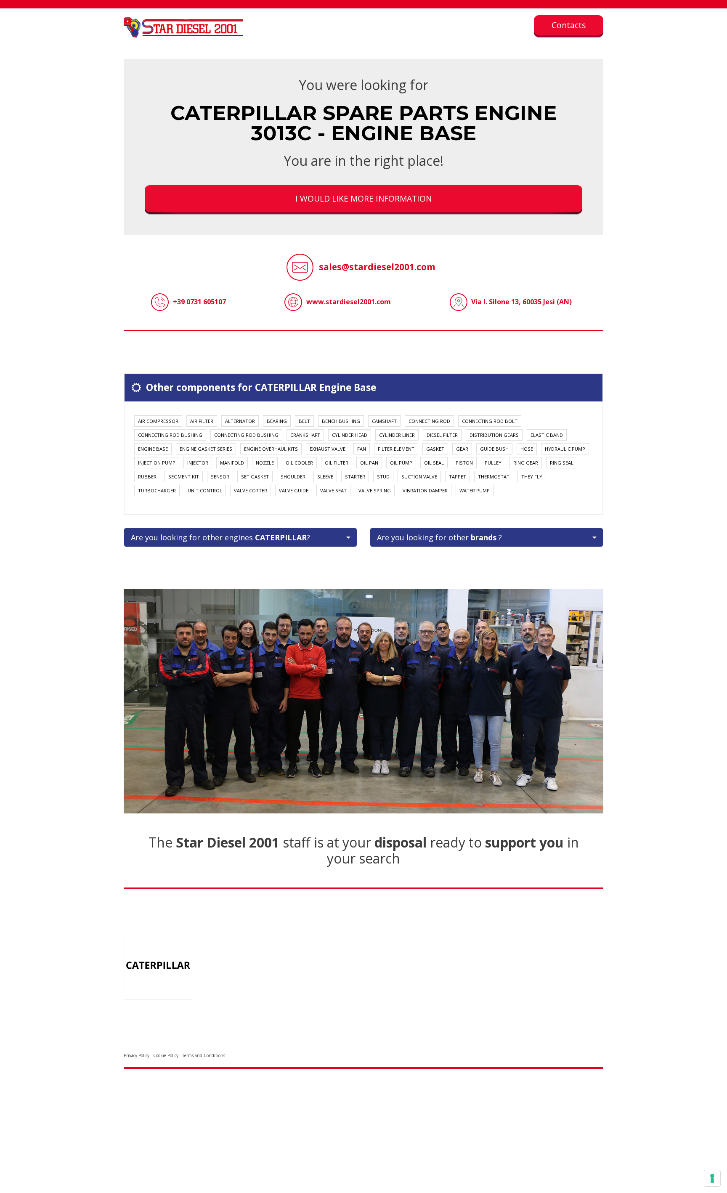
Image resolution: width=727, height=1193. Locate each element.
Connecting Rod (429, 421)
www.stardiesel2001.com (348, 301)
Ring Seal (561, 463)
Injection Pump (156, 463)
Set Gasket (255, 476)
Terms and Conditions (203, 1055)
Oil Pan (369, 463)
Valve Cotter (250, 490)
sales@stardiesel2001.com (377, 267)
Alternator (240, 421)
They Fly (531, 476)
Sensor (220, 476)
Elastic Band (547, 435)
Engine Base (153, 449)
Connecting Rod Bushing (170, 435)
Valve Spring (374, 490)
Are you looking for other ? (439, 537)
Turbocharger (157, 490)
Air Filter (201, 421)
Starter (355, 476)
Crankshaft (305, 435)
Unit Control (205, 490)
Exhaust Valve (327, 449)
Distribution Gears (494, 435)
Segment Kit (183, 476)
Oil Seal (434, 463)
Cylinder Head (349, 435)
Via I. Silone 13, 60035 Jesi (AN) (521, 301)
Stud (383, 476)
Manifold (232, 463)
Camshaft (384, 421)
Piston (464, 463)
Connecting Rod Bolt (489, 421)
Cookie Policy (165, 1055)
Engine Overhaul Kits (271, 449)
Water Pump (474, 490)
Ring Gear (525, 463)
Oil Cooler (299, 463)
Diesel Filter (442, 435)
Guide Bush (494, 449)
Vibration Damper (425, 490)
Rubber (147, 476)
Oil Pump (401, 463)
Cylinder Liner (397, 435)
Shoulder (293, 476)
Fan (361, 449)
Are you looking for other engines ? (220, 537)
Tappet (457, 476)
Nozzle (265, 463)
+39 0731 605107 (199, 301)
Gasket (435, 449)
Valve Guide (293, 490)
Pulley (493, 463)
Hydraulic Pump (565, 449)
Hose (526, 449)
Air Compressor (158, 421)
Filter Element (396, 449)
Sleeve (325, 476)
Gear (462, 449)
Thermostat (493, 476)
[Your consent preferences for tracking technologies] (712, 1178)
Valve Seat (333, 490)
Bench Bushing (341, 421)
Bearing (277, 421)
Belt (304, 421)
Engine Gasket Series (206, 449)
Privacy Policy (136, 1055)
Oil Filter (336, 463)
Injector (197, 463)
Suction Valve (419, 476)
